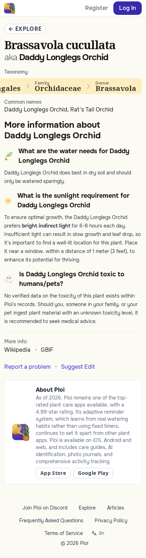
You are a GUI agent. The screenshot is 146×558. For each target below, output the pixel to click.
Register (96, 8)
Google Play (93, 473)
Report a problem (27, 366)
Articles (115, 508)
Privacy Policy (111, 520)
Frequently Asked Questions (51, 520)
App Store (53, 473)
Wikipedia (17, 349)
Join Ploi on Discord (44, 508)
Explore (87, 508)
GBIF (47, 349)
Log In (127, 8)
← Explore (25, 29)
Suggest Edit (78, 366)
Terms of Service (64, 533)
